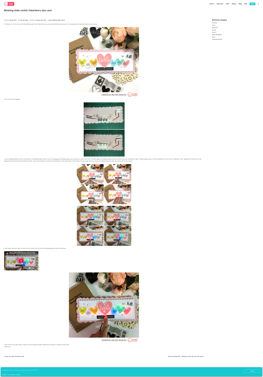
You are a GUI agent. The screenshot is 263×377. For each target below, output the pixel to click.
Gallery (234, 4)
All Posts (214, 23)
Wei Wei (15, 24)
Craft (227, 4)
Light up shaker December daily (14, 356)
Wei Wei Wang (24, 20)
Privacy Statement (11, 374)
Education (220, 4)
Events (214, 30)
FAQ (245, 4)
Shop (252, 4)
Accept (252, 371)
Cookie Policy (4, 374)
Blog (240, 4)
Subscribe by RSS (217, 39)
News (213, 37)
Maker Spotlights (217, 34)
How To (212, 4)
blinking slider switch (58, 20)
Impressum (18, 374)
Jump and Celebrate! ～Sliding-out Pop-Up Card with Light (185, 356)
